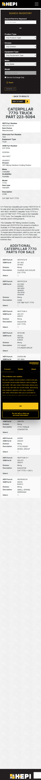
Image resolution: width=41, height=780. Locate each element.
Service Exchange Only (15, 77)
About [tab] (33, 369)
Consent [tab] (7, 369)
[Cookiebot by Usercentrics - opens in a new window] (29, 363)
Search (9, 89)
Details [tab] (20, 369)
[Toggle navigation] (37, 4)
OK (20, 406)
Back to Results (21, 96)
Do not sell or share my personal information (20, 414)
